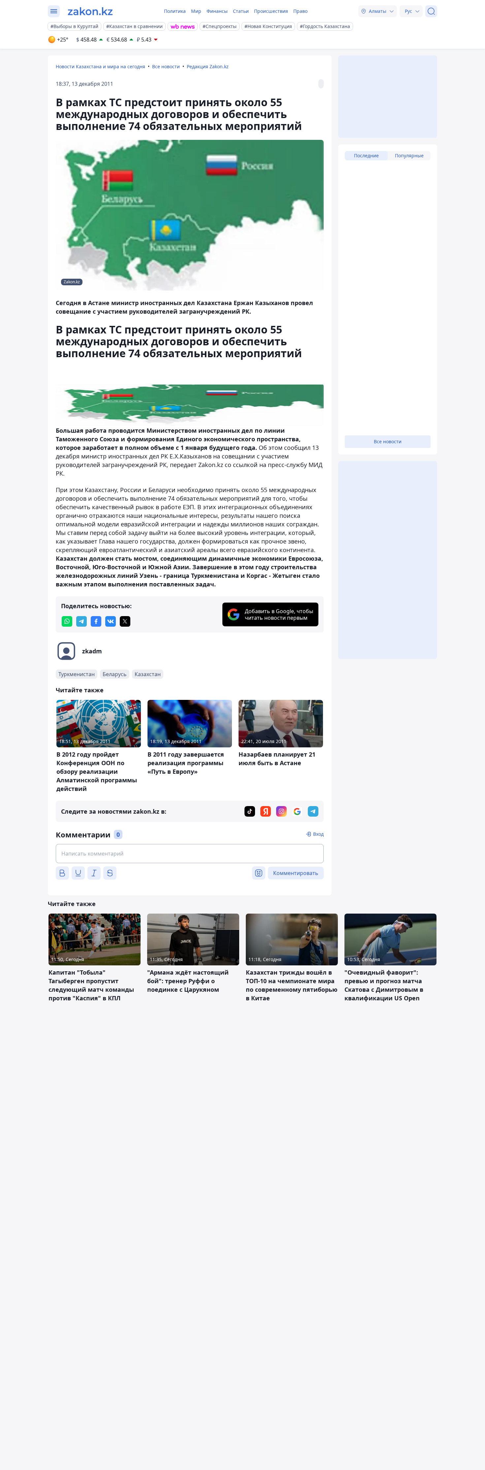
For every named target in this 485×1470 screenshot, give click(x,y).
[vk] (110, 621)
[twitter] (125, 621)
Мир (196, 11)
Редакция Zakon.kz (208, 66)
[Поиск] (431, 11)
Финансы (217, 11)
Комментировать (295, 873)
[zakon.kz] (90, 11)
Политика (175, 11)
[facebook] (96, 621)
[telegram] (81, 621)
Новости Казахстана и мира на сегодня (100, 66)
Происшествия (271, 11)
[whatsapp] (67, 621)
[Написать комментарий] (190, 853)
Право (300, 11)
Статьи (241, 11)
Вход (318, 834)
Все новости (166, 66)
